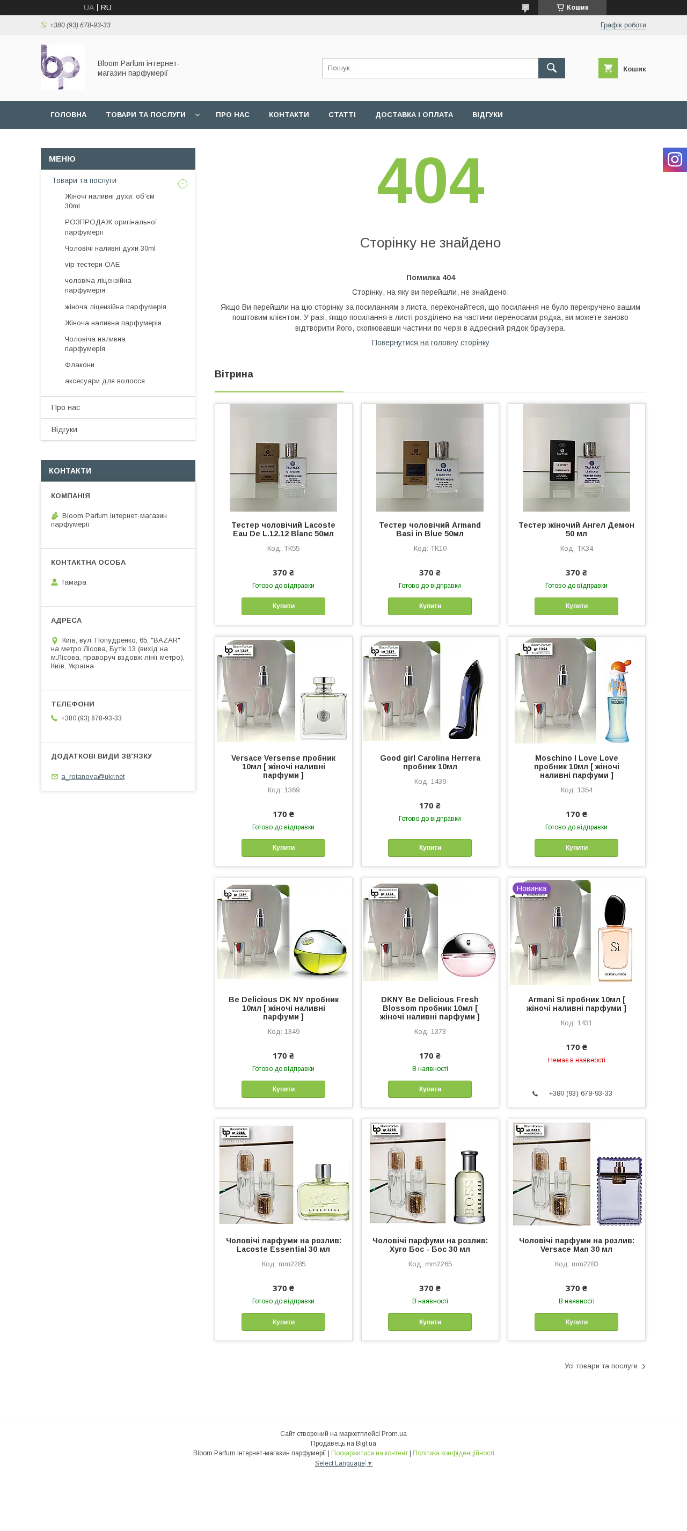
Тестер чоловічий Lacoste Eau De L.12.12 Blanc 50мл (283, 529)
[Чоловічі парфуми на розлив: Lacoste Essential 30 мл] (283, 1173)
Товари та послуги (146, 115)
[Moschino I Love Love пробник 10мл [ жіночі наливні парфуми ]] (576, 690)
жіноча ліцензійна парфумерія (115, 307)
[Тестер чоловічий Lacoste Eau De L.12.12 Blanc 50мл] (283, 457)
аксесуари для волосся (105, 381)
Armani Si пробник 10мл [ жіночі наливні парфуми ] (576, 1003)
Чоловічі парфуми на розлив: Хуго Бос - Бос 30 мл (430, 1244)
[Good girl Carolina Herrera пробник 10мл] (430, 690)
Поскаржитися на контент (369, 1453)
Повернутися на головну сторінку (430, 342)
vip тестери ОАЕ (92, 264)
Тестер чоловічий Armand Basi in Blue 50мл (430, 529)
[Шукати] (551, 68)
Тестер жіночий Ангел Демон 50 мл (576, 529)
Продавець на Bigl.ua (343, 1443)
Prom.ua (394, 1434)
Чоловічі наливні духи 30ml (110, 248)
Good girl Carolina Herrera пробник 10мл (430, 762)
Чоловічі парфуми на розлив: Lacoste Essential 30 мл (283, 1244)
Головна (68, 115)
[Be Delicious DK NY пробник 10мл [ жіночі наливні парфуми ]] (283, 932)
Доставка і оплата (414, 115)
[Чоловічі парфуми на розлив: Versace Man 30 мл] (576, 1173)
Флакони (79, 365)
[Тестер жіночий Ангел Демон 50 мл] (576, 457)
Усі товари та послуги (601, 1366)
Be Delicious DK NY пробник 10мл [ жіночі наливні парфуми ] (284, 1008)
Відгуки (487, 115)
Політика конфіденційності (453, 1453)
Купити (284, 606)
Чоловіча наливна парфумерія (95, 344)
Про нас (233, 115)
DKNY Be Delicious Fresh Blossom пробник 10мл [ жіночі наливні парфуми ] (430, 1008)
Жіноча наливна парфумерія (113, 323)
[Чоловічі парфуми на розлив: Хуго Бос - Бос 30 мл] (430, 1173)
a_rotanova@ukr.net (93, 776)
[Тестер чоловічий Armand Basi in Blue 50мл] (430, 457)
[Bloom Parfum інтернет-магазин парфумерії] (63, 87)
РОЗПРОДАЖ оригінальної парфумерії (111, 227)
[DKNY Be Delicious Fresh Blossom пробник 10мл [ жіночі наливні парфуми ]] (430, 932)
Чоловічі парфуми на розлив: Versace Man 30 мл (576, 1244)
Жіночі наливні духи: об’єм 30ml (110, 201)
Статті (342, 115)
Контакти (289, 115)
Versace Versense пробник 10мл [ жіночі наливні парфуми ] (283, 766)
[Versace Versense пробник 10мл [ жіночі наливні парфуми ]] (283, 690)
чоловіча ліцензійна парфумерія (98, 285)
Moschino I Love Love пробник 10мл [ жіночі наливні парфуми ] (576, 766)
